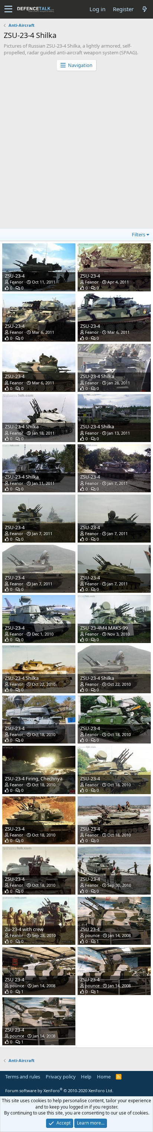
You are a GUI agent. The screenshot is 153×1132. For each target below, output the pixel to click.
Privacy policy (61, 1076)
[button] (8, 9)
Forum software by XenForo (59, 1090)
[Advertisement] (76, 151)
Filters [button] (138, 234)
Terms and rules (22, 1076)
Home (104, 1076)
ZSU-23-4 (15, 275)
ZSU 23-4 (90, 929)
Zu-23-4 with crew (24, 929)
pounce (92, 935)
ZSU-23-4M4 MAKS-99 (104, 627)
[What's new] (144, 9)
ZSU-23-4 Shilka (97, 376)
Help (86, 1076)
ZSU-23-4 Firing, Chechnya (33, 778)
